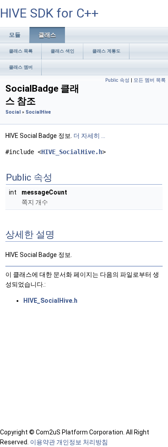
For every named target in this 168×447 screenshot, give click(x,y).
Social (13, 112)
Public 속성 (117, 80)
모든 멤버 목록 (150, 80)
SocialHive (38, 112)
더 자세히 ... (89, 135)
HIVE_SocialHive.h (71, 151)
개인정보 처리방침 (82, 442)
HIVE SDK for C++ (49, 13)
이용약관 (42, 442)
